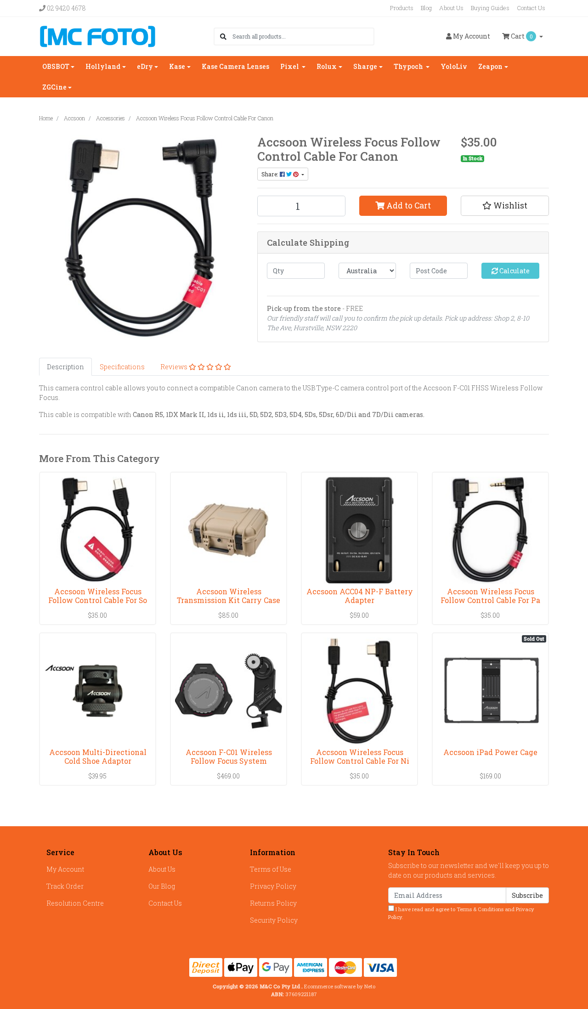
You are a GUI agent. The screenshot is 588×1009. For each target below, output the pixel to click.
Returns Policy (273, 903)
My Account (65, 869)
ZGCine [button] (54, 87)
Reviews (174, 366)
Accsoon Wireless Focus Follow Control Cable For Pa (490, 595)
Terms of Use (270, 869)
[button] (505, 206)
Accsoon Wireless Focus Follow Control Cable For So (97, 595)
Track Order (65, 886)
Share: (270, 174)
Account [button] (471, 36)
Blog (426, 8)
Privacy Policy (273, 886)
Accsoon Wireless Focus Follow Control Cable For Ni (359, 756)
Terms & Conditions (480, 909)
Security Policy (274, 920)
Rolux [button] (327, 66)
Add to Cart (407, 205)
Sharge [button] (365, 66)
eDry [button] (145, 66)
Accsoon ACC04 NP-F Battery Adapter (359, 595)
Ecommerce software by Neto (339, 986)
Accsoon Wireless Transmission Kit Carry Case (228, 595)
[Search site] (223, 36)
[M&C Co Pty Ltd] (97, 35)
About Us (451, 8)
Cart (521, 36)
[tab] (65, 367)
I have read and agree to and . (461, 913)
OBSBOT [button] (55, 66)
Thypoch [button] (409, 66)
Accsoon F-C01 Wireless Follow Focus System (229, 756)
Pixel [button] (290, 66)
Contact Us (531, 8)
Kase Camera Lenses (235, 66)
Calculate (514, 270)
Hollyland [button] (102, 66)
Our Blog (161, 886)
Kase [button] (177, 66)
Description (65, 366)
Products (401, 8)
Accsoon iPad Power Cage (490, 752)
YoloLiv (454, 66)
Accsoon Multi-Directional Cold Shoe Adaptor (98, 756)
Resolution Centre (75, 903)
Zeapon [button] (490, 66)
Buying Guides (490, 8)
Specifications (122, 366)
